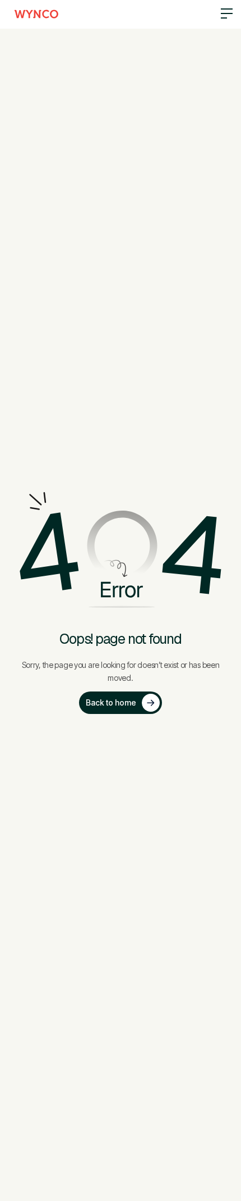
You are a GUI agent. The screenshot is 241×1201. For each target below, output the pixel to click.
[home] (36, 14)
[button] (222, 14)
